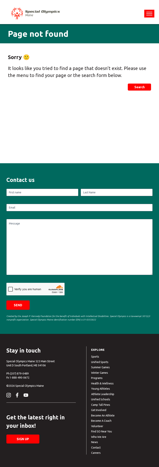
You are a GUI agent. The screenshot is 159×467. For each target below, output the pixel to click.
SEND (18, 305)
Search (139, 87)
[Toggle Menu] (149, 13)
